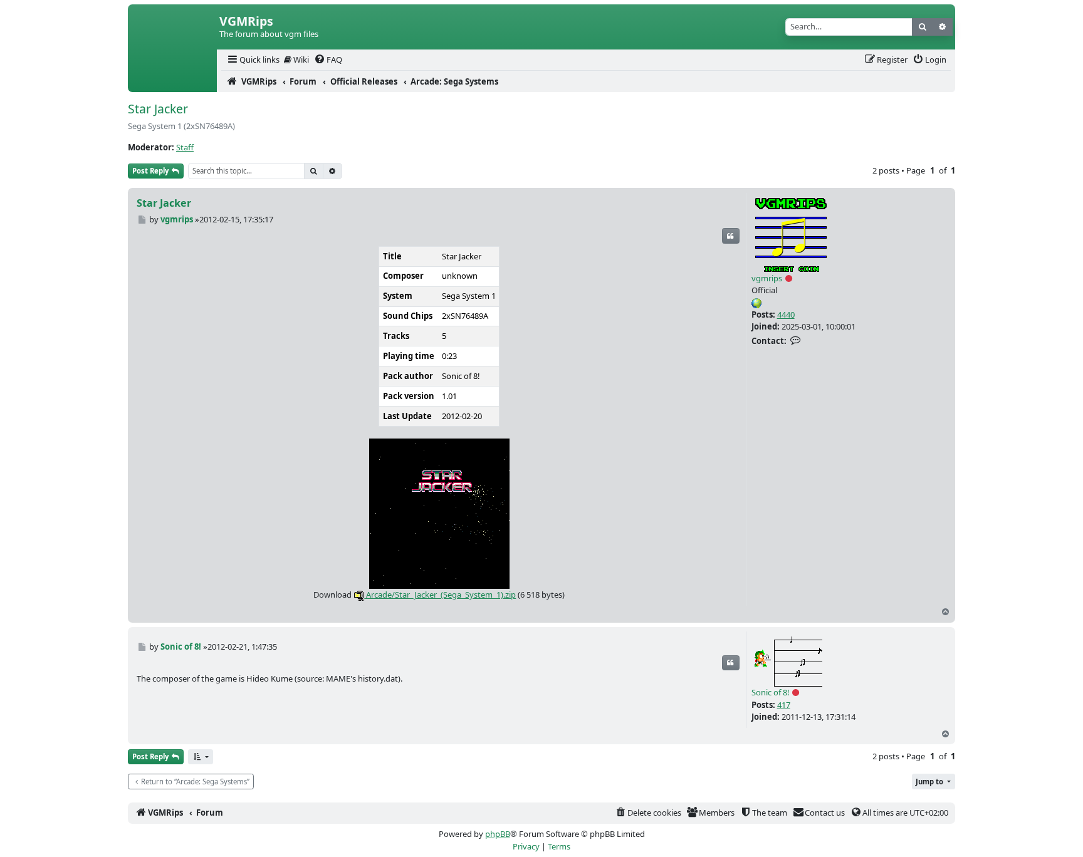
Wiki (300, 59)
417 (783, 704)
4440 (786, 314)
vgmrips (766, 278)
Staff (185, 147)
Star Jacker (158, 108)
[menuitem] (252, 60)
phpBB (497, 833)
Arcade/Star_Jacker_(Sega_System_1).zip (440, 594)
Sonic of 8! (770, 692)
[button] (200, 757)
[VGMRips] (172, 81)
